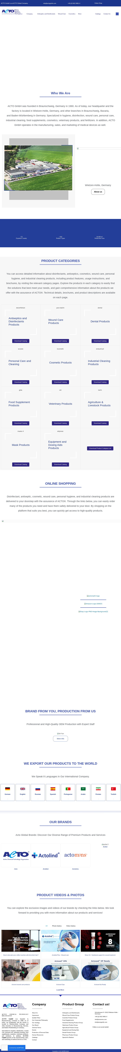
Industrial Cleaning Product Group (72, 1022)
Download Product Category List (100, 448)
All (46, 926)
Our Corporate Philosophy (40, 1020)
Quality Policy (36, 1017)
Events (34, 1030)
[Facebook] (97, 1032)
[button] (2, 857)
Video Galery (70, 926)
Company (30, 14)
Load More (60, 990)
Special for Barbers (68, 1037)
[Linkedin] (107, 1032)
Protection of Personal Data (40, 1032)
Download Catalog (20, 341)
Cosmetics (72, 14)
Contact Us (107, 14)
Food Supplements (68, 1020)
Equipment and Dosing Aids (70, 1030)
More (79, 14)
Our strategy (36, 1022)
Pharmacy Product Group (70, 1035)
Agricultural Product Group (70, 1027)
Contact (34, 1040)
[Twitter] (101, 1032)
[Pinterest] (110, 1032)
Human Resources (37, 1035)
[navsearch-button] (117, 13)
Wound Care (62, 14)
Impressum (35, 1015)
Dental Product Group (68, 1032)
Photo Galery (57, 926)
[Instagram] (94, 1032)
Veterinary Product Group (70, 1025)
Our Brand (35, 1025)
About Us (35, 1013)
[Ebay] (114, 1032)
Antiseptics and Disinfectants (46, 14)
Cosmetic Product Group (69, 1017)
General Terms (36, 1027)
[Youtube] (104, 1032)
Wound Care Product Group (70, 1015)
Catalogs (98, 14)
